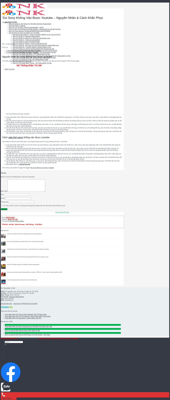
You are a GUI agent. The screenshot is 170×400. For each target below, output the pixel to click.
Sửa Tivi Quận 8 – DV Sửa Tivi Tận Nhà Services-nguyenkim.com (36, 45)
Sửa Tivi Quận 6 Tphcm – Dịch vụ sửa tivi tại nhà (30, 43)
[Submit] (5, 344)
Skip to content (6, 1)
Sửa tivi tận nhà (6, 303)
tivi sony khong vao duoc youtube (42, 168)
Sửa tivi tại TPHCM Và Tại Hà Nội (25, 303)
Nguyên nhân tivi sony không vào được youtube (23, 51)
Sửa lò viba (9, 354)
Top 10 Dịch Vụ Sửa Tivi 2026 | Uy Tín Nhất (24, 33)
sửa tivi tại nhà (24, 164)
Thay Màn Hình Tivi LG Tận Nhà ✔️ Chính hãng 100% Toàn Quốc (28, 316)
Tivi (3, 13)
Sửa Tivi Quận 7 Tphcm (17, 25)
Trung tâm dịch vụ (11, 356)
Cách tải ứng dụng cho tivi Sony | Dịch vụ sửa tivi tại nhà (22, 280)
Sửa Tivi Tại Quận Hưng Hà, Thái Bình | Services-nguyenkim (23, 264)
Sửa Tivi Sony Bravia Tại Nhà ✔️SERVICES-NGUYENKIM (29, 31)
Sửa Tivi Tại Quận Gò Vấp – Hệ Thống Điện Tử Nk (30, 59)
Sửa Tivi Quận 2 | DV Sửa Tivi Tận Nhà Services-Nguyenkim (30, 24)
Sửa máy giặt (10, 353)
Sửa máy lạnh (10, 349)
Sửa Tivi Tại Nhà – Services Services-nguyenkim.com (25, 345)
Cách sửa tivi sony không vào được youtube (22, 52)
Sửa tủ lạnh (9, 351)
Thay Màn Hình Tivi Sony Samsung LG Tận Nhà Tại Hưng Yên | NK (28, 326)
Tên (2, 194)
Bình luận (4, 191)
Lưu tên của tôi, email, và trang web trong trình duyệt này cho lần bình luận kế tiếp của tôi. (34, 205)
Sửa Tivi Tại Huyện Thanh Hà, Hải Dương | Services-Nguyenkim (24, 234)
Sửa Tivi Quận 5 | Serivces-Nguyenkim (26, 42)
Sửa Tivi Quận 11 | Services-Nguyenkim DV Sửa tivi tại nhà (33, 49)
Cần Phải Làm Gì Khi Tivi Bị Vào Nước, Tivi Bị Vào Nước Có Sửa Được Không (28, 249)
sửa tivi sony (15, 137)
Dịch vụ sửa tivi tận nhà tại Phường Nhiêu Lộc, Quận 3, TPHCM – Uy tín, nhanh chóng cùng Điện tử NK (34, 272)
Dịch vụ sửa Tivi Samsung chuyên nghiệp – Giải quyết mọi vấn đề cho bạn (35, 29)
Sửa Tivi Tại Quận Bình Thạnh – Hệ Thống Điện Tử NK (32, 63)
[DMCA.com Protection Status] (7, 308)
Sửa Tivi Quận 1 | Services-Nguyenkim (26, 36)
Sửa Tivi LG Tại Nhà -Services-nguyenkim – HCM (26, 27)
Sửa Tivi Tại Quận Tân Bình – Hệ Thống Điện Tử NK (31, 54)
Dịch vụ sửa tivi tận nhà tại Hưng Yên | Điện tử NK (22, 330)
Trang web (4, 202)
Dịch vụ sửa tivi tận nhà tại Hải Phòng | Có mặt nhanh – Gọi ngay (27, 334)
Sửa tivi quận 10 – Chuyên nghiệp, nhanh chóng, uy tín (32, 47)
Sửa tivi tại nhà (10, 347)
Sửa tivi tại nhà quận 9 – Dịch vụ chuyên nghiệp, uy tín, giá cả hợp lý (36, 34)
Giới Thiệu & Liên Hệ (12, 358)
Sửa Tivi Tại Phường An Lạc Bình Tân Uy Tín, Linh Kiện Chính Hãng (25, 241)
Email (3, 198)
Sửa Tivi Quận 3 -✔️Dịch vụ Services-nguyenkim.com (31, 38)
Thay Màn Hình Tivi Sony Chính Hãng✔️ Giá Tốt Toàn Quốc (26, 314)
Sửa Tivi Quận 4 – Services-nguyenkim (26, 40)
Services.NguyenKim (16, 297)
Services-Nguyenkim (16, 221)
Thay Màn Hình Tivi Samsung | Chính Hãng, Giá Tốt (23, 318)
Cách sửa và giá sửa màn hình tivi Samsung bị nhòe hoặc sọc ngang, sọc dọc (28, 257)
